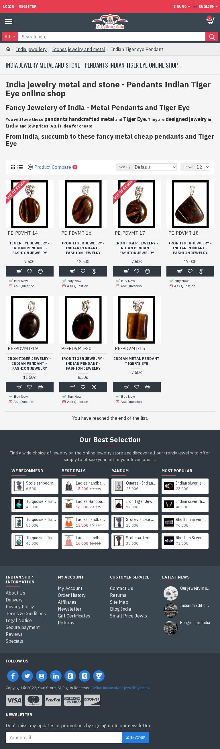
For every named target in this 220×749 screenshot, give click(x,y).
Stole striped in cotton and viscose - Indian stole (41, 483)
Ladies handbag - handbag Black (91, 483)
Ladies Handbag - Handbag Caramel (91, 501)
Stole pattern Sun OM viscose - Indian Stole (141, 537)
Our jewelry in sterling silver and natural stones (195, 588)
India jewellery (31, 49)
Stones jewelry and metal (78, 49)
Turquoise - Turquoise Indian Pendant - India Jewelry (41, 501)
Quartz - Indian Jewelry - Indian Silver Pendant (141, 483)
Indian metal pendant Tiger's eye (137, 361)
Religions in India (195, 623)
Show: (188, 167)
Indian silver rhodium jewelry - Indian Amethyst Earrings (191, 501)
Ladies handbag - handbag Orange (91, 519)
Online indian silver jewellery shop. (120, 687)
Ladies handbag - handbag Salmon (91, 537)
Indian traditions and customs (195, 605)
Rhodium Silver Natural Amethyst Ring (191, 519)
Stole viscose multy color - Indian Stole (141, 519)
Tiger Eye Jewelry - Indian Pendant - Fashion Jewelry (29, 248)
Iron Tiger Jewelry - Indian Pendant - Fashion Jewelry (83, 248)
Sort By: (125, 167)
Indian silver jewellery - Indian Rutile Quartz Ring (191, 483)
